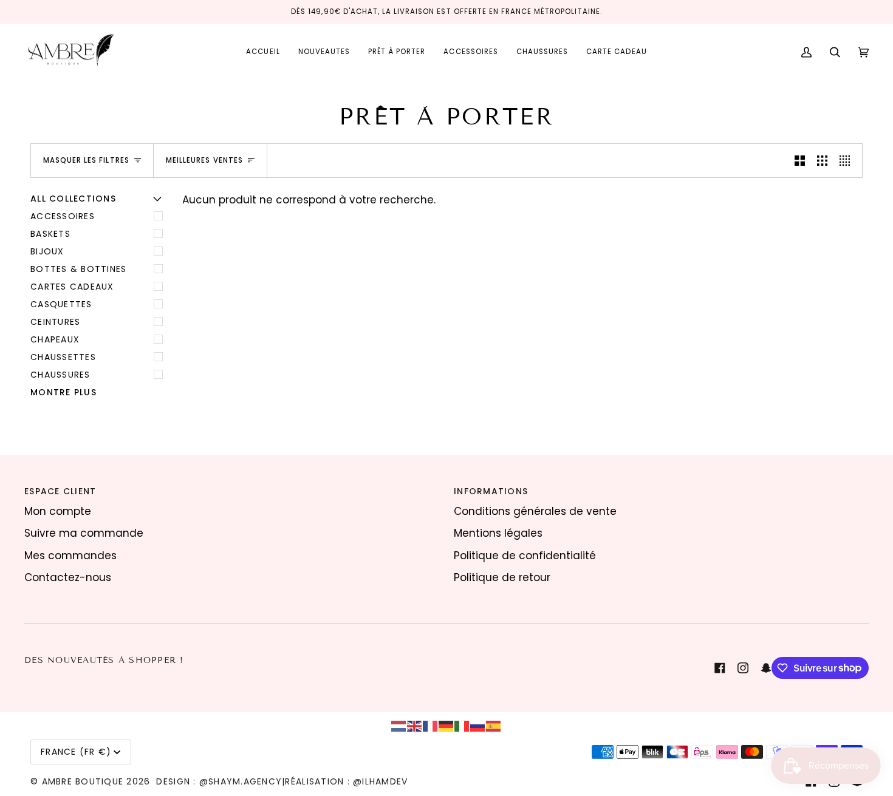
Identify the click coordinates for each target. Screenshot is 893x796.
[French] (431, 725)
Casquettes (61, 304)
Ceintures (55, 322)
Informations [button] (491, 491)
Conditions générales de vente (535, 511)
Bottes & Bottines (78, 269)
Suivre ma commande (83, 533)
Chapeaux (55, 339)
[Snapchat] (766, 667)
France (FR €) (76, 752)
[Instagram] (742, 667)
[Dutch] (399, 725)
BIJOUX (47, 251)
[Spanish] (494, 725)
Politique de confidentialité (525, 555)
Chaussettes (63, 357)
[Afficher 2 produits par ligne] (800, 160)
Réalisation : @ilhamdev (346, 781)
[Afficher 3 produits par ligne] (822, 160)
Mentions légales (498, 533)
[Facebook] (719, 667)
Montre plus (63, 392)
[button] (396, 52)
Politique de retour (502, 577)
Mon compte (57, 511)
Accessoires (62, 216)
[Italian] (462, 725)
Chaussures (60, 375)
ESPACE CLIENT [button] (60, 491)
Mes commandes (70, 555)
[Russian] (478, 725)
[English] (415, 725)
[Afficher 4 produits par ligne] (847, 160)
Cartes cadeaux (72, 287)
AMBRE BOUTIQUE (83, 781)
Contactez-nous (67, 577)
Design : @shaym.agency (219, 781)
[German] (446, 725)
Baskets (50, 234)
